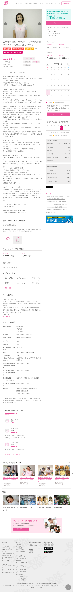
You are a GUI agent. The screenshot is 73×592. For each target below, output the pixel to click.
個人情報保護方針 (45, 585)
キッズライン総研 (20, 557)
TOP (3, 544)
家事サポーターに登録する (8, 569)
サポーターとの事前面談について (57, 209)
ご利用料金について (7, 555)
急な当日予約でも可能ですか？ (56, 201)
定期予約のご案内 (20, 551)
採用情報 (31, 553)
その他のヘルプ (50, 212)
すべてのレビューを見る (12, 454)
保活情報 (18, 560)
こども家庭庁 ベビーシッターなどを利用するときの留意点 (21, 578)
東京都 (6, 67)
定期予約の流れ (20, 550)
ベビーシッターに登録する (8, 566)
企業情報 (31, 551)
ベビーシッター (29, 58)
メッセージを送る (58, 114)
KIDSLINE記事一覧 (21, 558)
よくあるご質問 (33, 545)
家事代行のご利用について (8, 557)
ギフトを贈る (5, 560)
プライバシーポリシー (56, 585)
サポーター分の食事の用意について (58, 204)
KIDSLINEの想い (6, 548)
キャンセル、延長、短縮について (57, 207)
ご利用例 (18, 544)
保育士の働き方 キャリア (21, 563)
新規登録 (66, 3)
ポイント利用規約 (36, 585)
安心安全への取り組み (8, 553)
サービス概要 (5, 546)
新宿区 (11, 67)
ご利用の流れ (19, 548)
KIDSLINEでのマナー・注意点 (8, 550)
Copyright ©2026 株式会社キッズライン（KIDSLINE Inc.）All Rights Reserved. (36, 583)
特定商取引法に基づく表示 (36, 587)
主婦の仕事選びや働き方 (21, 566)
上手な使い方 (19, 546)
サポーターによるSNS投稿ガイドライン (21, 585)
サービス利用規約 (7, 585)
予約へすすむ (58, 23)
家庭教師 (36, 62)
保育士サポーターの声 (8, 572)
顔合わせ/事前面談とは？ (59, 18)
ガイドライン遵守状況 (21, 572)
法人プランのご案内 (21, 569)
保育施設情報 (19, 574)
